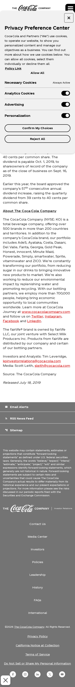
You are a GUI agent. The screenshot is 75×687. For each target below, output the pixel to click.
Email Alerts (16, 407)
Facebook (11, 321)
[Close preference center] (69, 18)
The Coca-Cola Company (29, 626)
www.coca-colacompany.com (46, 311)
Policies (37, 562)
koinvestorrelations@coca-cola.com (32, 361)
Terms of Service (37, 654)
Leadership (37, 574)
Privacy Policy (38, 636)
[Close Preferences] (5, 680)
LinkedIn (34, 321)
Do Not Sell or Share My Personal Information (37, 663)
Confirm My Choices (37, 128)
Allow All (37, 72)
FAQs (37, 600)
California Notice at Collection (37, 645)
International (37, 612)
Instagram (53, 316)
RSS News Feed (19, 418)
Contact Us (37, 524)
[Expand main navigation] (70, 8)
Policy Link (13, 68)
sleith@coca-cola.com (52, 365)
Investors (37, 549)
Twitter (37, 316)
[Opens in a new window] (13, 674)
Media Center (37, 536)
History (37, 587)
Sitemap (13, 430)
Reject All (37, 138)
